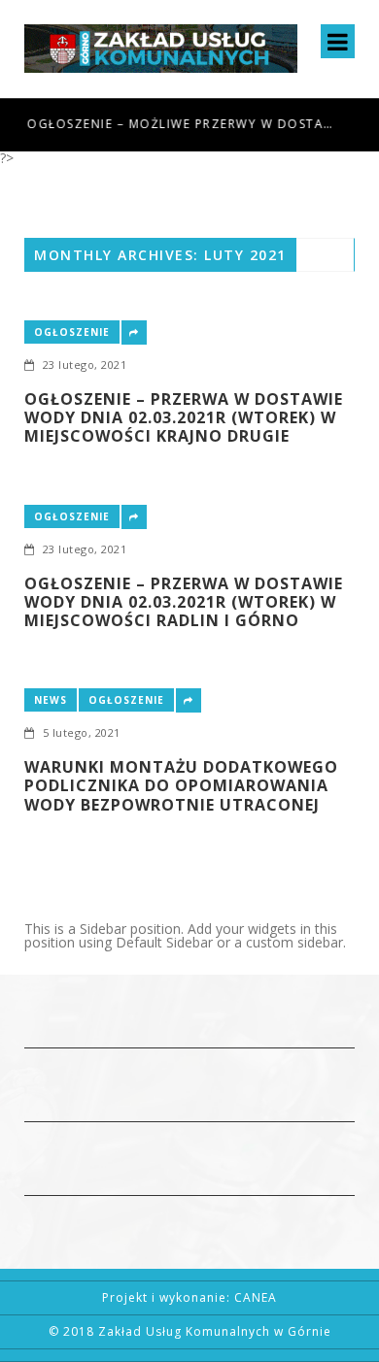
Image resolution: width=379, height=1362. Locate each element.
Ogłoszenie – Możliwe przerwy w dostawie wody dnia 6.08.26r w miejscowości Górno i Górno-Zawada (181, 124)
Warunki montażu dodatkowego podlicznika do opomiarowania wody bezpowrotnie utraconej (181, 786)
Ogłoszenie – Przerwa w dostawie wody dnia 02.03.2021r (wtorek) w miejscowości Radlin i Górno (183, 603)
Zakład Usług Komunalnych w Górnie (214, 1331)
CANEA (255, 1297)
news (50, 700)
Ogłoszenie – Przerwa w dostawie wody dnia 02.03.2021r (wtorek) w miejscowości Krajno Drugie (183, 418)
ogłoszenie (72, 332)
